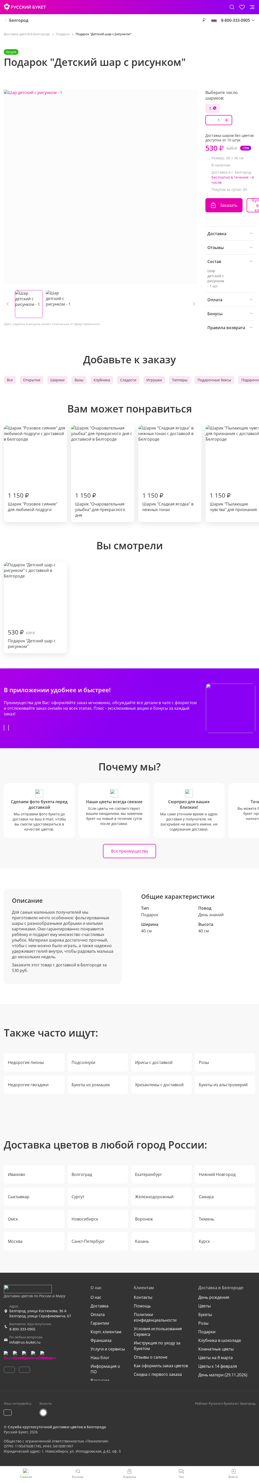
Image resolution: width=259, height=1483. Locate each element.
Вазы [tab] (79, 380)
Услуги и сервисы (108, 1349)
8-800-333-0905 (22, 1329)
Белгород (18, 20)
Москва (15, 1241)
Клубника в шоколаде (219, 1340)
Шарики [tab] (57, 380)
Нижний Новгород (217, 1174)
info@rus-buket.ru (24, 1342)
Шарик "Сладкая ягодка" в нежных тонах (167, 501)
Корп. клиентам (106, 1332)
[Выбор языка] (214, 20)
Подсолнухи (83, 1062)
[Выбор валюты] (204, 20)
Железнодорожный (154, 1196)
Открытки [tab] (31, 380)
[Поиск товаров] (232, 7)
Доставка (100, 1306)
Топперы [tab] (179, 380)
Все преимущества (129, 851)
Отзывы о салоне (150, 1357)
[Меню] (252, 7)
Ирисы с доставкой (153, 1062)
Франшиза (101, 1340)
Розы (204, 1062)
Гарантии (100, 1323)
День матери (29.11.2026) (222, 1375)
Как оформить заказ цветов (161, 1365)
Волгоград (82, 1174)
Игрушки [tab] (154, 380)
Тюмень (206, 1219)
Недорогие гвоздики (28, 1084)
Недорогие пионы (26, 1062)
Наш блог (100, 1357)
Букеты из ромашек (91, 1084)
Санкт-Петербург (88, 1241)
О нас (96, 1297)
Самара (206, 1196)
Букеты (205, 1314)
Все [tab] (10, 380)
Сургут (78, 1196)
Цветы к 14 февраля (217, 1366)
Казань (142, 1241)
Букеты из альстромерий (223, 1084)
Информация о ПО (105, 1369)
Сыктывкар (18, 1196)
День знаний (211, 914)
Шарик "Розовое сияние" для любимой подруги (32, 501)
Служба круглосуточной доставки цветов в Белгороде (57, 1426)
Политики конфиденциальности (155, 1317)
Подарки (206, 1332)
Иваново (16, 1174)
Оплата (98, 1314)
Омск (13, 1219)
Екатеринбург (148, 1174)
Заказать (228, 205)
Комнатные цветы (216, 1349)
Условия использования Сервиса (158, 1331)
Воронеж (144, 1219)
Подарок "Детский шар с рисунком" (32, 638)
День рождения (213, 1297)
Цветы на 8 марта (215, 1357)
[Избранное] (242, 7)
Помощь (142, 1306)
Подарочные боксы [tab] (214, 380)
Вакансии (100, 1380)
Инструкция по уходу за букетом (157, 1345)
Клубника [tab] (102, 380)
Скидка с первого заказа (158, 1374)
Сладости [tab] (128, 380)
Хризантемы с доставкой (159, 1084)
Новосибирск (85, 1219)
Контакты (143, 1297)
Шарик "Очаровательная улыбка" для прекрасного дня (100, 504)
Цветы (204, 1306)
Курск (204, 1241)
